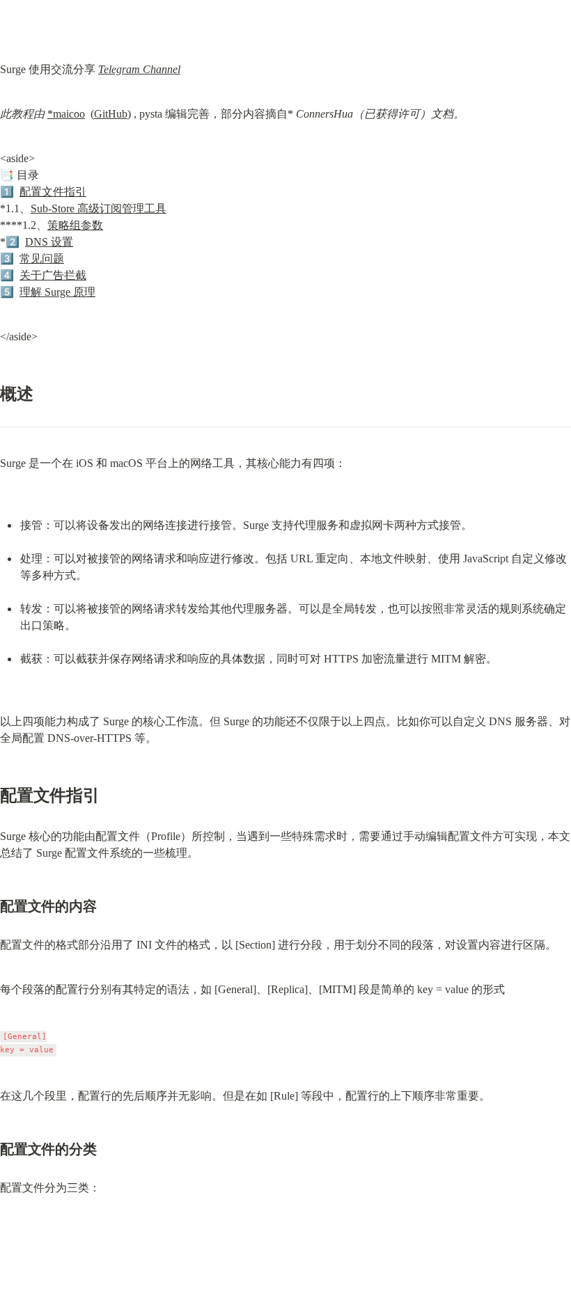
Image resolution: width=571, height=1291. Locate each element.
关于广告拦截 (52, 275)
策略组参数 (75, 225)
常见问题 (41, 258)
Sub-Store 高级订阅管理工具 (98, 208)
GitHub (110, 114)
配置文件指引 (52, 192)
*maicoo (66, 114)
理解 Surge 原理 (57, 292)
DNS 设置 (49, 242)
